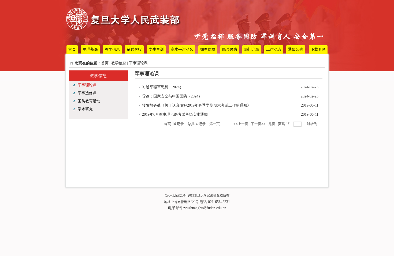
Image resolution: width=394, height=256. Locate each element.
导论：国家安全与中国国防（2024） (172, 96)
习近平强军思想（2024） (162, 87)
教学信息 (118, 63)
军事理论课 (138, 63)
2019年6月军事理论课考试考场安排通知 (175, 114)
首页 (105, 63)
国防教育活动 (89, 101)
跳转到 (312, 124)
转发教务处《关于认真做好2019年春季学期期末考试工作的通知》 (196, 105)
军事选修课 (87, 93)
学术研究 (85, 109)
